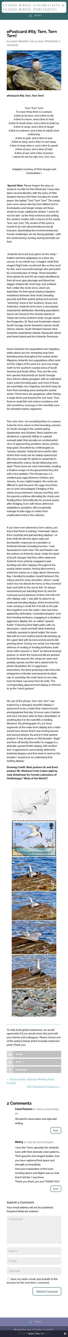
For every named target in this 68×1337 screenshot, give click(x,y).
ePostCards (51, 41)
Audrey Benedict (19, 41)
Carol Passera (23, 1109)
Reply (55, 1130)
